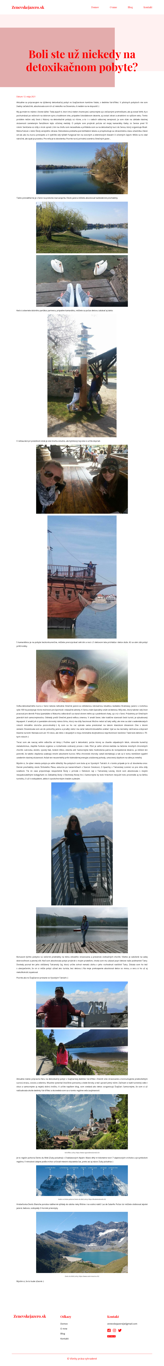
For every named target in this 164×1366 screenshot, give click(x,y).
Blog (130, 7)
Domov (95, 7)
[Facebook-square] (109, 1330)
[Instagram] (114, 1330)
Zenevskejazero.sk (28, 7)
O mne (113, 7)
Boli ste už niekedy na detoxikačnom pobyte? (82, 60)
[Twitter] (120, 1330)
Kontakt (148, 7)
